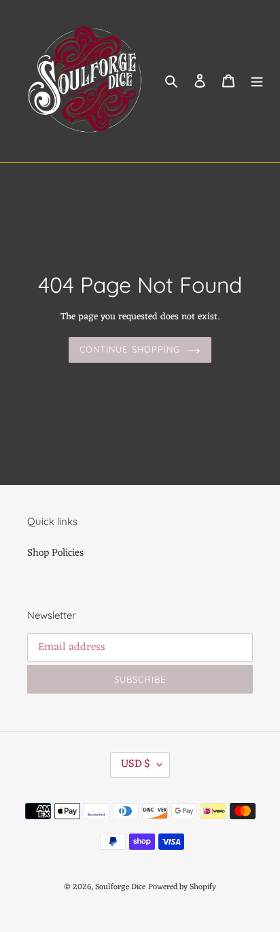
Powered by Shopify (182, 887)
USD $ (135, 764)
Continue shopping (130, 349)
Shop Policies (55, 553)
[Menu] (257, 81)
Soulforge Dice (120, 887)
